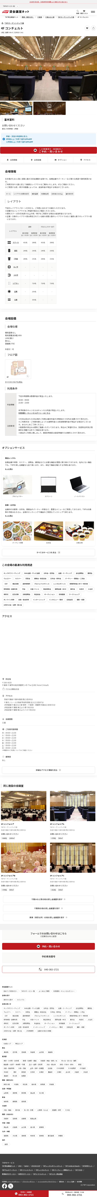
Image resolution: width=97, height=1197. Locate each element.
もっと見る (9, 469)
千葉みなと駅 (49, 17)
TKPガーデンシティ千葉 (66, 17)
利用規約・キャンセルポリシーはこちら (34, 413)
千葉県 (39, 17)
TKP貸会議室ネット (11, 17)
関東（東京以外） (28, 17)
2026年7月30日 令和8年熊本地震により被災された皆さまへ (49, 2)
